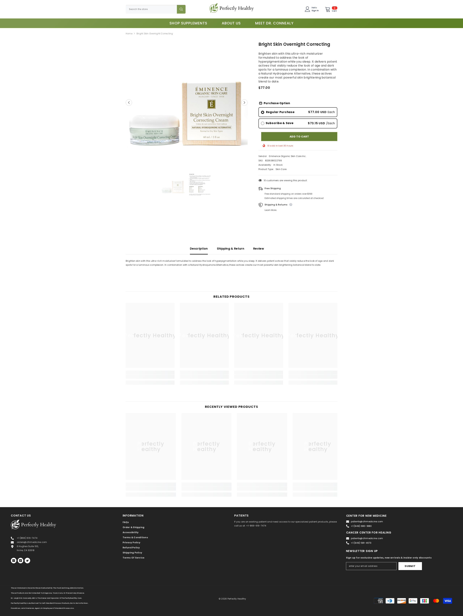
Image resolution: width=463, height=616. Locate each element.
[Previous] (129, 102)
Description (199, 249)
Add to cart (299, 136)
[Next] (244, 102)
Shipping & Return (230, 249)
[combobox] (151, 9)
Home (129, 33)
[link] (150, 377)
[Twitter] (27, 560)
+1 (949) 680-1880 (361, 526)
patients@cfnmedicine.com (367, 521)
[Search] (156, 9)
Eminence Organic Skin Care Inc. (287, 156)
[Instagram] (13, 560)
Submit (410, 566)
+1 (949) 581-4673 (361, 542)
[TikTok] (20, 560)
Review (258, 249)
